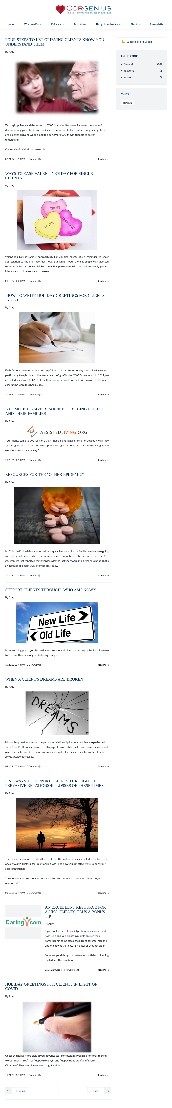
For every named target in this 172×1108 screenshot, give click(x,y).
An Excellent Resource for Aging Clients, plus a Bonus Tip (75, 912)
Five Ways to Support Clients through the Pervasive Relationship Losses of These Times (54, 783)
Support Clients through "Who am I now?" (51, 590)
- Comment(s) (33, 159)
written (128, 77)
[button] (17, 1090)
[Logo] (83, 9)
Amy (11, 51)
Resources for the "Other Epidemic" (44, 474)
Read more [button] (103, 159)
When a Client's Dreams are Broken (44, 679)
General (128, 64)
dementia (129, 70)
